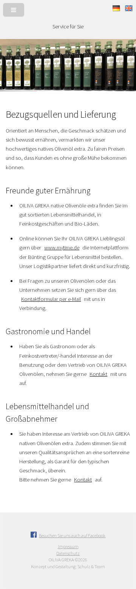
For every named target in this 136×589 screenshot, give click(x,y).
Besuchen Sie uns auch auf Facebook (72, 535)
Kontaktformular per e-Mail (51, 299)
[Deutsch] (117, 9)
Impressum (68, 546)
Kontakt (98, 374)
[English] (129, 9)
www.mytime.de (61, 247)
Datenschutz (68, 553)
